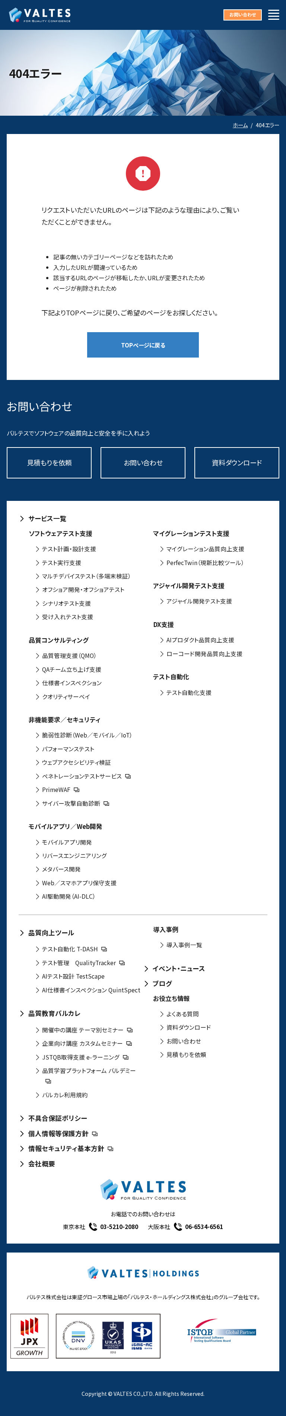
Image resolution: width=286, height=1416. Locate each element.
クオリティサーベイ (66, 696)
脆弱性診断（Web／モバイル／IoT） (87, 735)
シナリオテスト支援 (66, 603)
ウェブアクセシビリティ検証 (76, 762)
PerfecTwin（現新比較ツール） (205, 562)
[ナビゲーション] (274, 14)
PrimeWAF (56, 789)
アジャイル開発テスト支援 (199, 601)
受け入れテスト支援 (67, 616)
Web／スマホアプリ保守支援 (79, 883)
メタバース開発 (61, 869)
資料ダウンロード (237, 462)
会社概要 (41, 1163)
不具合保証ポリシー (57, 1118)
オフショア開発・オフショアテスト (83, 589)
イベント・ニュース (179, 968)
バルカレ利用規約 (65, 1095)
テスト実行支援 (61, 562)
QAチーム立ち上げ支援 (71, 669)
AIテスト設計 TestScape (73, 976)
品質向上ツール (51, 932)
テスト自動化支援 (189, 692)
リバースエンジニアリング (74, 855)
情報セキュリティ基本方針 (66, 1148)
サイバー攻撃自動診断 (71, 803)
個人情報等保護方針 (58, 1133)
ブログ (162, 983)
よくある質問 (182, 1014)
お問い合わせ (242, 14)
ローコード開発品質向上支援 (204, 653)
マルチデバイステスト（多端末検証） (86, 576)
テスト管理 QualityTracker (79, 962)
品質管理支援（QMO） (69, 655)
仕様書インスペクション (72, 683)
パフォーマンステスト (68, 749)
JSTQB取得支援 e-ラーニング (81, 1057)
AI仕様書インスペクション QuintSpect (91, 990)
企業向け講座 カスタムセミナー (82, 1043)
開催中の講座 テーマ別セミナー (83, 1030)
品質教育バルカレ (54, 1013)
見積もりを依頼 (49, 462)
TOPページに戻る (143, 345)
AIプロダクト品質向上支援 (200, 640)
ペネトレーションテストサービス (82, 776)
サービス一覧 (47, 518)
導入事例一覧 (184, 945)
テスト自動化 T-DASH (70, 949)
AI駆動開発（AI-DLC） (69, 896)
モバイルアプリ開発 (67, 842)
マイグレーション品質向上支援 (205, 549)
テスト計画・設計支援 (69, 549)
